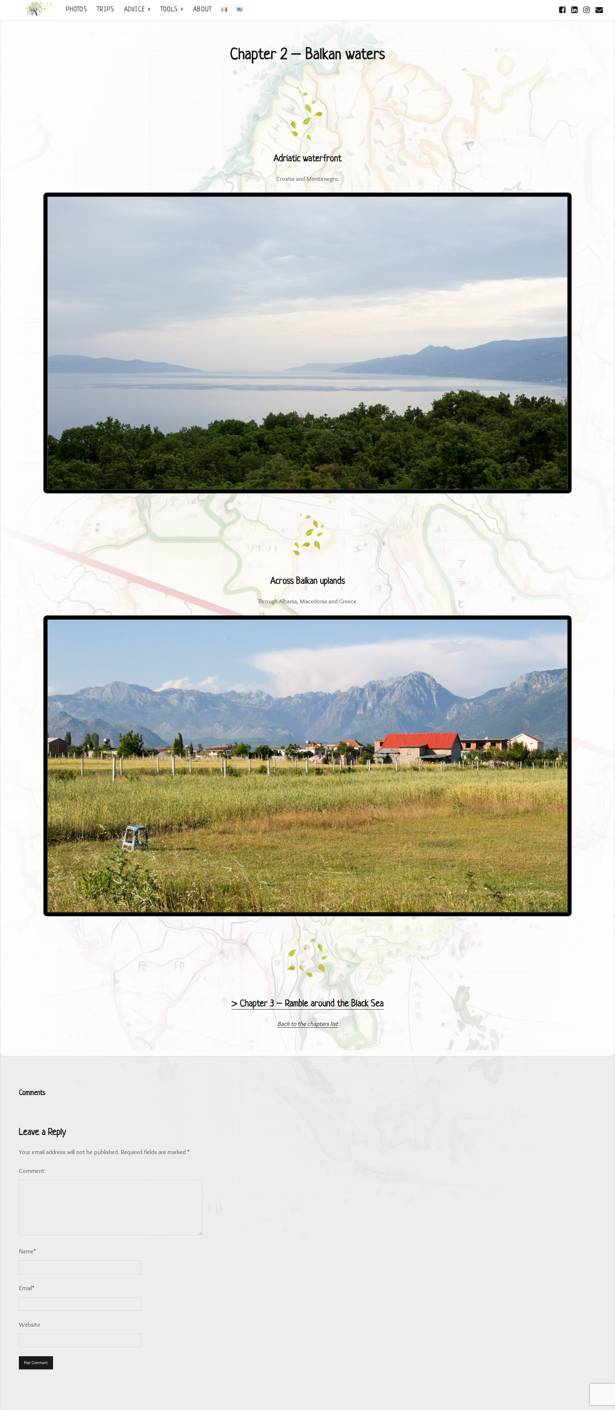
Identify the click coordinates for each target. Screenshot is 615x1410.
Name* (27, 1251)
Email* (27, 1287)
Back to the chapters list (307, 1023)
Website (29, 1324)
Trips (105, 9)
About (202, 9)
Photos (76, 9)
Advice (135, 9)
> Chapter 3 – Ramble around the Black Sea (307, 1004)
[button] (561, 203)
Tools (169, 9)
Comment (31, 1170)
